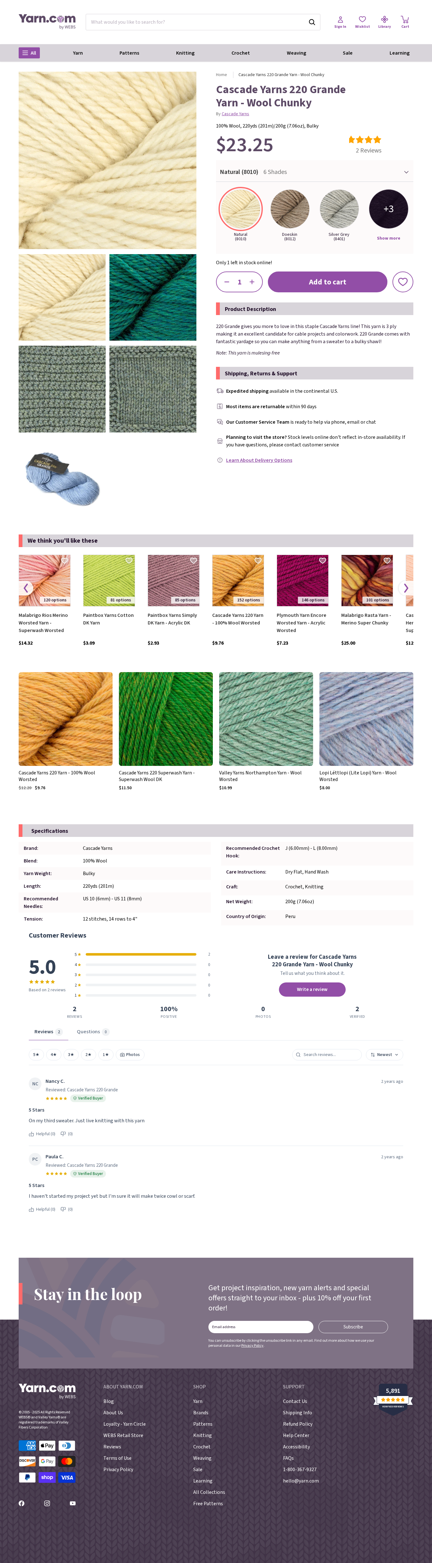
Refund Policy (297, 1424)
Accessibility (296, 1446)
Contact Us (295, 1401)
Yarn (78, 53)
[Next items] (406, 588)
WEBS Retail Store (123, 1435)
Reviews (112, 1446)
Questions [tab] (92, 1031)
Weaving (296, 53)
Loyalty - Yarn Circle (124, 1424)
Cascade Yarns (235, 114)
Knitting (185, 53)
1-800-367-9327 (300, 1469)
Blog (108, 1401)
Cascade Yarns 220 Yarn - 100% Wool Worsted (237, 619)
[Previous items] (26, 588)
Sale (348, 53)
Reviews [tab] (47, 1031)
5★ (36, 1054)
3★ (71, 1054)
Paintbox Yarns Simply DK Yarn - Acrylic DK (172, 619)
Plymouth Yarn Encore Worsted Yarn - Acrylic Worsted (301, 623)
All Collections (209, 1492)
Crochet (240, 53)
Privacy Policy (252, 1345)
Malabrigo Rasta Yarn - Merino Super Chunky (366, 619)
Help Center (296, 1435)
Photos (133, 1054)
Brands (200, 1412)
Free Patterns (208, 1503)
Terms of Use (117, 1458)
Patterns (129, 53)
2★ (88, 1054)
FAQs (288, 1458)
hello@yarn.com (301, 1480)
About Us (113, 1412)
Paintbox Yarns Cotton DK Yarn (108, 619)
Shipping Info (297, 1412)
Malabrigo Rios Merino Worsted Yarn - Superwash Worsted (43, 623)
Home (221, 75)
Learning (400, 53)
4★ (54, 1054)
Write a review (312, 989)
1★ (106, 1054)
